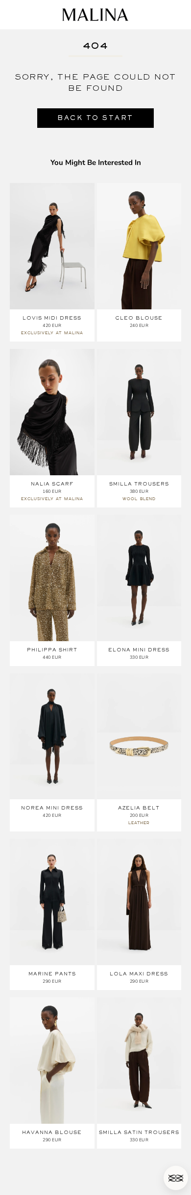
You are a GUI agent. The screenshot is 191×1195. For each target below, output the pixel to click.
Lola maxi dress (139, 973)
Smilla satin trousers (139, 1132)
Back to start (95, 118)
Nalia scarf (52, 483)
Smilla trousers (139, 483)
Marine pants (52, 973)
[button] (176, 1178)
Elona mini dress (138, 649)
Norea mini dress (52, 807)
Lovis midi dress (52, 318)
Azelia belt (139, 807)
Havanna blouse (52, 1132)
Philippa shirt (52, 649)
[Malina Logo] (95, 14)
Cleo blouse (139, 318)
